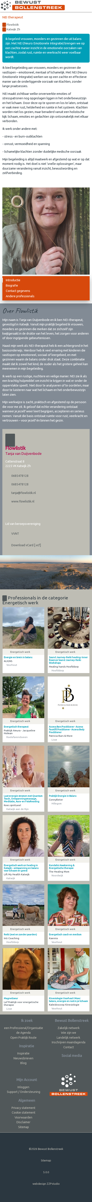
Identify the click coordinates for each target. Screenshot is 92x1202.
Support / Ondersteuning (23, 1092)
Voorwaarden (23, 1117)
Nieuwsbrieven (23, 1058)
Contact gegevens (18, 291)
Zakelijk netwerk (69, 1028)
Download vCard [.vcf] (26, 545)
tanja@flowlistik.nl (23, 493)
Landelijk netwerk (68, 1037)
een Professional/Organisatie (23, 1028)
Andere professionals (20, 296)
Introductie (13, 280)
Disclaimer (23, 1122)
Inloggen (23, 1087)
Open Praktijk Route (23, 1037)
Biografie (12, 285)
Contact (68, 1047)
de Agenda (23, 1032)
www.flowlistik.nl (22, 501)
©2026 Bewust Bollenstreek (46, 1148)
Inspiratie (23, 1053)
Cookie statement (23, 1112)
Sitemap (23, 1127)
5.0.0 (46, 1172)
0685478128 (19, 475)
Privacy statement (23, 1108)
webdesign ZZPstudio (46, 1183)
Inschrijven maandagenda (68, 1042)
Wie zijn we (68, 1032)
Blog (23, 1063)
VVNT (15, 533)
